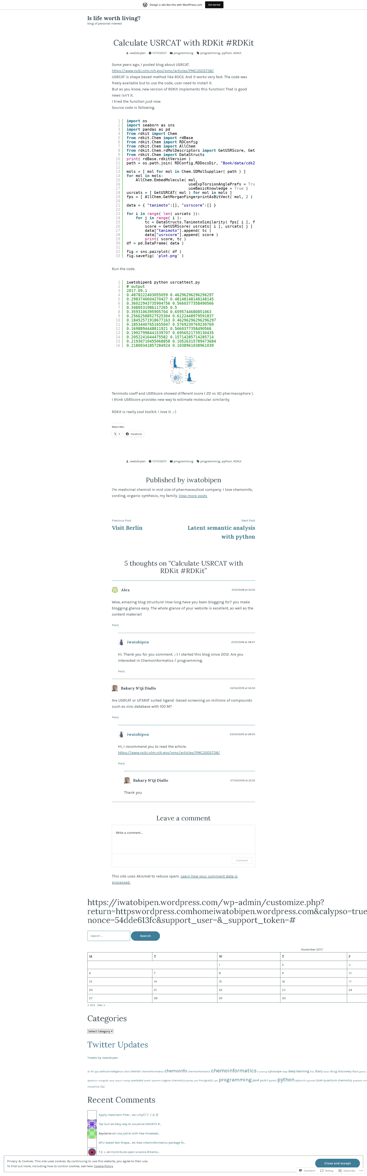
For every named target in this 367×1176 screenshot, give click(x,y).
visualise (93, 1086)
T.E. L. (102, 1152)
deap (284, 1071)
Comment (242, 860)
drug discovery (341, 1071)
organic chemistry (173, 1080)
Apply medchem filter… (115, 1115)
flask (355, 1071)
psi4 (256, 1080)
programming (183, 53)
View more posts (193, 496)
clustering (262, 1071)
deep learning (298, 1071)
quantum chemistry (337, 1080)
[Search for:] (109, 936)
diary (318, 1071)
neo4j (111, 1080)
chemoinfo (176, 1070)
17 (350, 981)
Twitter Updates (117, 1044)
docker (326, 1071)
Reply (115, 625)
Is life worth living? (114, 18)
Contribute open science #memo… (135, 1152)
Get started (214, 4)
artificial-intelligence (111, 1071)
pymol (273, 1080)
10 (350, 973)
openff (147, 1080)
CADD (126, 1071)
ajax (96, 1071)
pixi (196, 1080)
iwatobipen (137, 53)
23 (284, 990)
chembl (135, 1071)
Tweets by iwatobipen (102, 1058)
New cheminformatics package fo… (161, 1142)
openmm (156, 1080)
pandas (190, 1080)
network (118, 1080)
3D (88, 1071)
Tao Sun (104, 1124)
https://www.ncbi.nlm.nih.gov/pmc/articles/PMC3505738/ (163, 71)
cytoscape (275, 1071)
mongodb (103, 1080)
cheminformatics (152, 1071)
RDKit (237, 53)
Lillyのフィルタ (147, 1115)
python (227, 53)
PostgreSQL (206, 1080)
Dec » (101, 1005)
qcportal (310, 1080)
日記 (102, 1086)
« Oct (91, 1005)
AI (92, 1071)
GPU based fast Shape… (115, 1142)
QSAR (319, 1080)
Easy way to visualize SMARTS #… (138, 1124)
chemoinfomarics (199, 1071)
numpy (126, 1080)
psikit (264, 1080)
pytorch (300, 1080)
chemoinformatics (234, 1070)
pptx (216, 1080)
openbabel (137, 1080)
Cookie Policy (103, 1166)
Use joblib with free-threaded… (138, 1133)
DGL (312, 1071)
